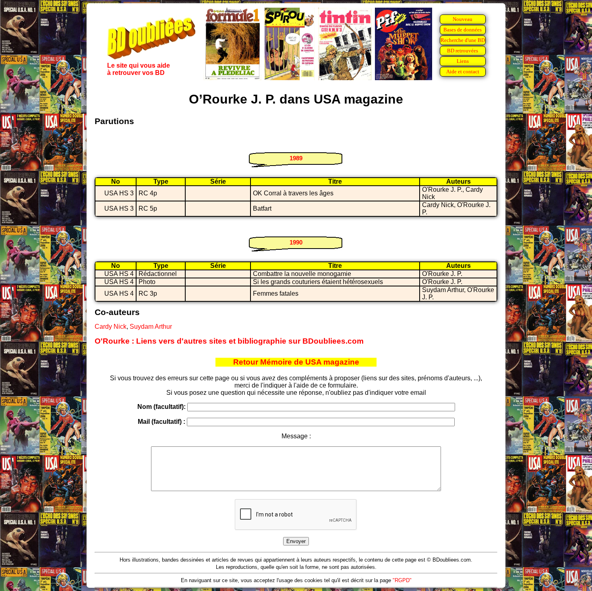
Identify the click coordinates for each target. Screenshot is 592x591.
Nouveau (462, 19)
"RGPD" (402, 580)
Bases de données (462, 30)
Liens (463, 61)
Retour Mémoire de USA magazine (296, 362)
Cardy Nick (110, 326)
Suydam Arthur (151, 326)
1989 (296, 158)
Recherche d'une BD (463, 40)
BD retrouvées (462, 51)
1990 (296, 242)
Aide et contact (462, 71)
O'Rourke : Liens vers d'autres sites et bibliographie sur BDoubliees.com (229, 341)
